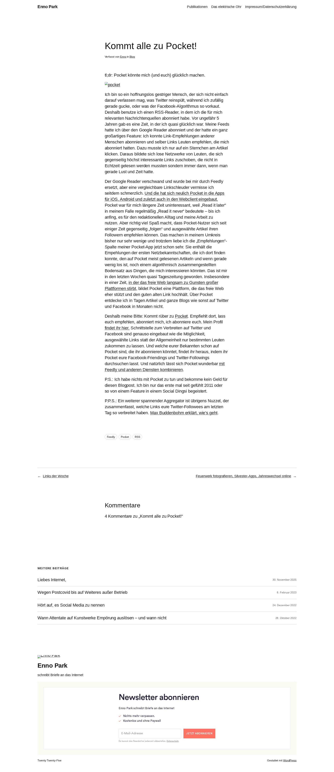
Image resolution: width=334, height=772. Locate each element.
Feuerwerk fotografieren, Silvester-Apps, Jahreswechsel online (243, 476)
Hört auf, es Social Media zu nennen (71, 605)
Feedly (111, 436)
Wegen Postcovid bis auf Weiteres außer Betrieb (82, 592)
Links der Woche (56, 476)
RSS (137, 436)
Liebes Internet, (51, 580)
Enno (123, 56)
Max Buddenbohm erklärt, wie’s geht (183, 412)
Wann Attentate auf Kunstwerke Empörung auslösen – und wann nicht (101, 618)
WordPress (290, 760)
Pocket (181, 316)
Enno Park (47, 6)
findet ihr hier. (117, 328)
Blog (132, 56)
